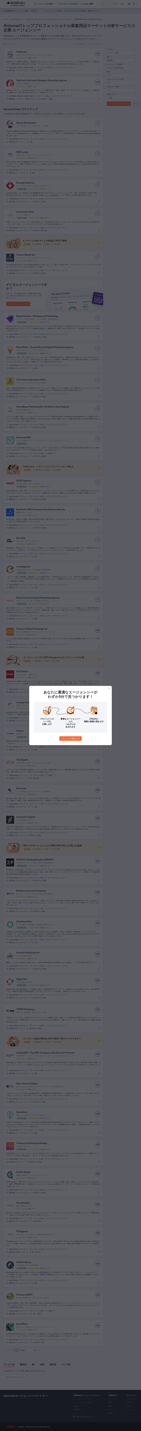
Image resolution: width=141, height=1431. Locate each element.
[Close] (109, 688)
